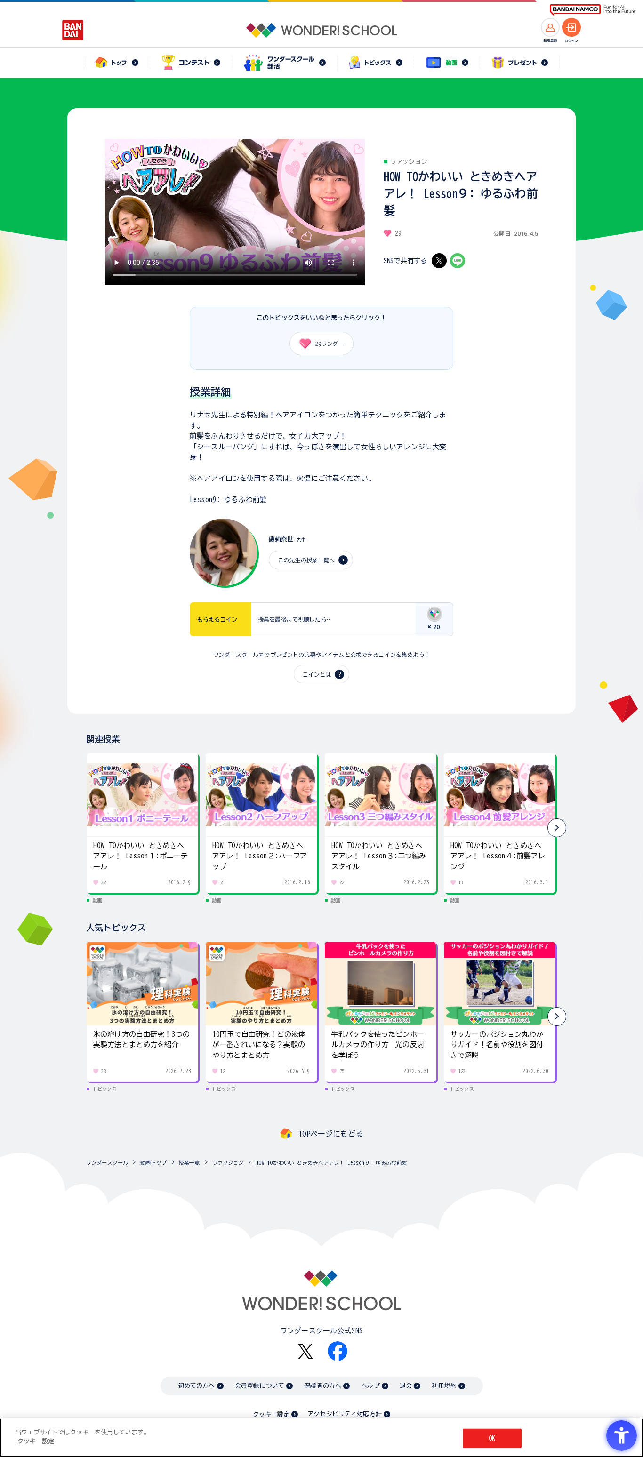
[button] (556, 827)
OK (492, 1438)
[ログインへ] (571, 27)
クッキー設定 (271, 1414)
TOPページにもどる (330, 1133)
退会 (406, 1386)
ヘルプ (370, 1386)
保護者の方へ (322, 1386)
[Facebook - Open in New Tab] (337, 1351)
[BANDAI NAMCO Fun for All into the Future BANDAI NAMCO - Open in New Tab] (592, 10)
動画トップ (153, 1162)
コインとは (317, 674)
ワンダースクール (107, 1162)
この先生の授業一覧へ (306, 560)
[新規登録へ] (550, 27)
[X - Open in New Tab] (439, 260)
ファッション (228, 1162)
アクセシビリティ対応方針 (344, 1414)
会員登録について (259, 1386)
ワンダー (329, 343)
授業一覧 (189, 1162)
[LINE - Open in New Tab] (457, 260)
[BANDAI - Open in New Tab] (73, 30)
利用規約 (444, 1386)
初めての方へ (196, 1386)
